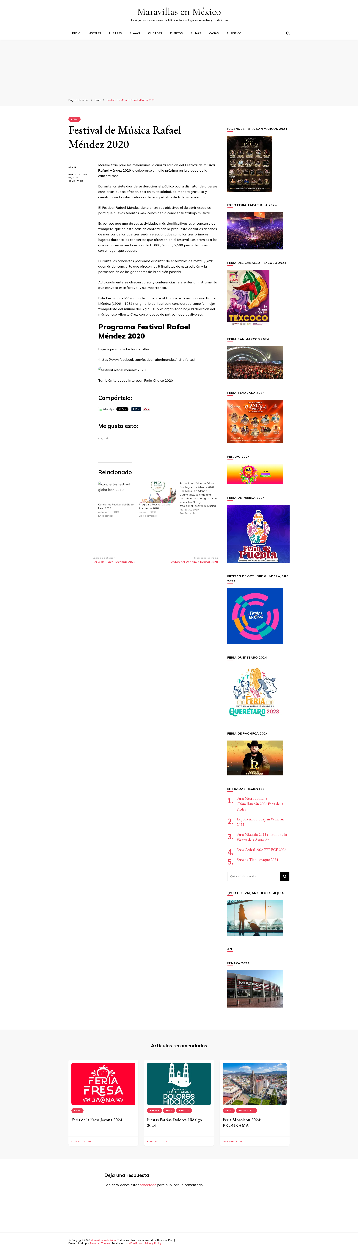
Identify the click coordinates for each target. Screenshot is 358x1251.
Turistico (234, 33)
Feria (74, 119)
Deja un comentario (80, 179)
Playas (135, 33)
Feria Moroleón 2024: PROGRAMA (242, 1122)
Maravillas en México (179, 11)
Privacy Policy (153, 1243)
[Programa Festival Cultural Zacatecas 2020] (157, 492)
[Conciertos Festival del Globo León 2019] (116, 492)
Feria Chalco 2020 (158, 380)
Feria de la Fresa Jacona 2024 (96, 1120)
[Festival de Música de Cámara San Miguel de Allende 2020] (200, 498)
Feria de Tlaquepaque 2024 (257, 859)
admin (72, 167)
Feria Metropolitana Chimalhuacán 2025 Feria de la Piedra (260, 804)
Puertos (176, 33)
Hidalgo (184, 1110)
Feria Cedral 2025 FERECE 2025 (261, 849)
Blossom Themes (100, 1243)
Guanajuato (246, 1110)
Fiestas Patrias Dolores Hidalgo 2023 (174, 1122)
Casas (214, 33)
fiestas (154, 1110)
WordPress (136, 1243)
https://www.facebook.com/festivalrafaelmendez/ (138, 359)
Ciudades (155, 33)
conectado (148, 1185)
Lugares (115, 33)
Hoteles (95, 33)
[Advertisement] (179, 67)
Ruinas (196, 33)
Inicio (76, 33)
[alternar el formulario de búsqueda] (288, 33)
